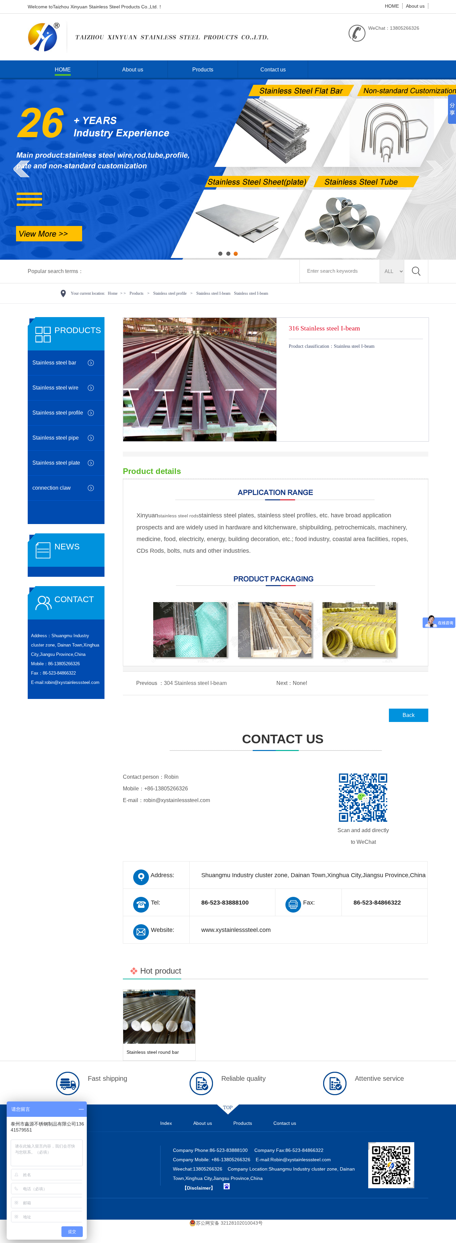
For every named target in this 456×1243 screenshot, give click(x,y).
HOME (392, 6)
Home (113, 293)
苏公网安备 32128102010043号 (229, 1223)
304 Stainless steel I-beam (195, 683)
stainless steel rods (178, 515)
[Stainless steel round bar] (159, 1017)
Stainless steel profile (170, 293)
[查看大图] (200, 439)
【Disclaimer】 (198, 1188)
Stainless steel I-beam (213, 293)
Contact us (273, 69)
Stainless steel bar (54, 362)
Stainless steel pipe (55, 438)
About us (415, 6)
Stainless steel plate (56, 463)
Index (166, 1123)
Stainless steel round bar (153, 1052)
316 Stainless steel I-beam (324, 328)
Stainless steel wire (55, 388)
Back (409, 715)
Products (202, 69)
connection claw (51, 488)
